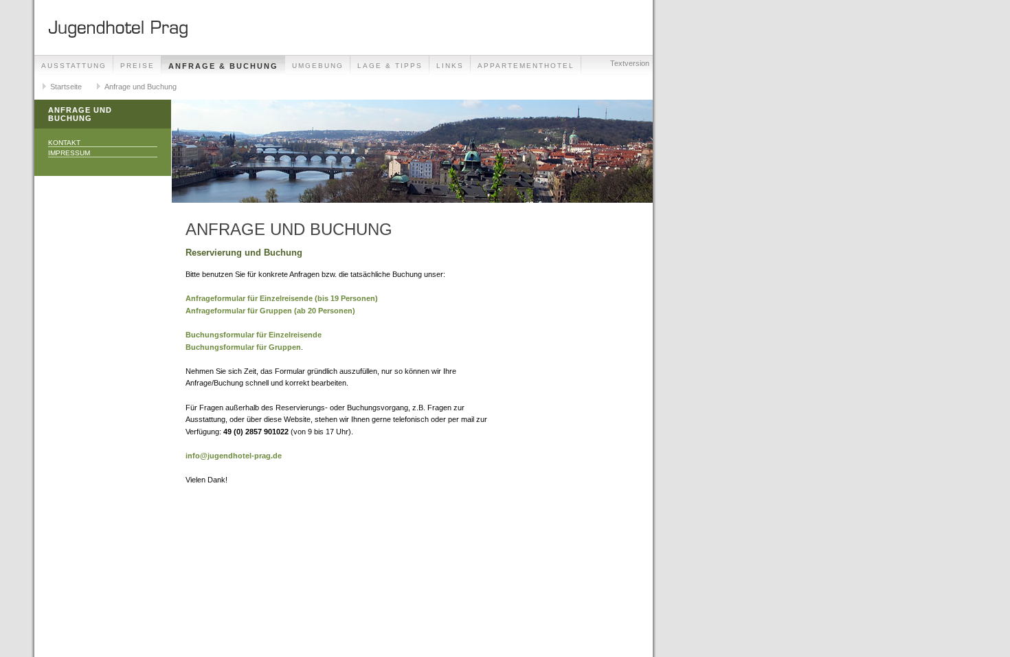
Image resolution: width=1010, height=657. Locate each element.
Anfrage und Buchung (140, 86)
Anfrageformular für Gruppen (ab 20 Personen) (270, 311)
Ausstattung (73, 65)
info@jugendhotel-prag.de (234, 456)
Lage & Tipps (390, 65)
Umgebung (318, 65)
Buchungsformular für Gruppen (243, 347)
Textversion (629, 63)
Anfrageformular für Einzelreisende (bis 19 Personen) (282, 298)
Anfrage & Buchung (223, 66)
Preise (137, 65)
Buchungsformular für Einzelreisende (254, 335)
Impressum (69, 153)
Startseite (66, 86)
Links (450, 65)
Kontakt (64, 142)
